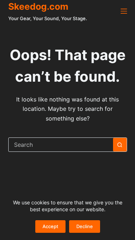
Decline (84, 226)
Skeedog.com (38, 6)
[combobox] (61, 144)
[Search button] (120, 144)
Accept (50, 226)
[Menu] (124, 11)
